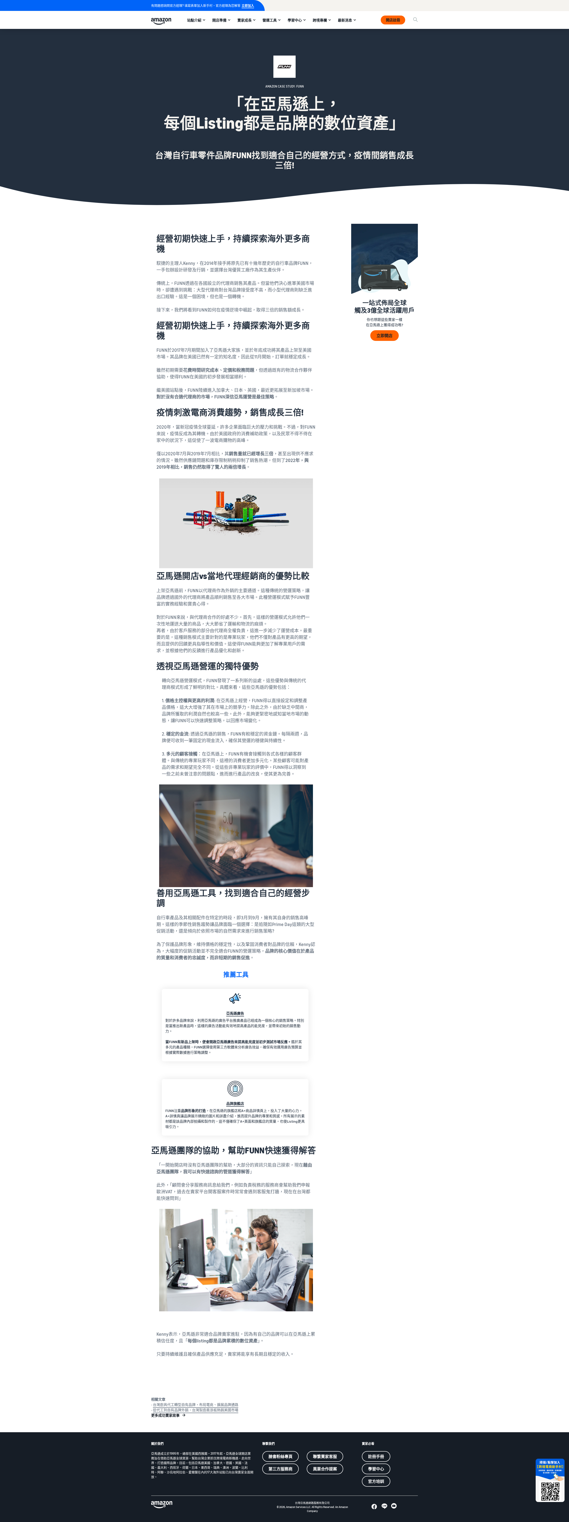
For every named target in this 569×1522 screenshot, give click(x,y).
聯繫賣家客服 (325, 1456)
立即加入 (248, 5)
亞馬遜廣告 (235, 1013)
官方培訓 (376, 1481)
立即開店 (385, 335)
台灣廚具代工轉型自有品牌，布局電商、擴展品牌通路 (195, 1404)
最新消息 (345, 20)
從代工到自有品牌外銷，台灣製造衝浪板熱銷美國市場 (195, 1410)
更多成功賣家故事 (165, 1415)
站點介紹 (194, 20)
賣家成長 (244, 20)
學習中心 (295, 20)
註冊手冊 (376, 1456)
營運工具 (269, 20)
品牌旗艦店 (235, 1103)
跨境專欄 (320, 20)
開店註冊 (393, 20)
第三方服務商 (280, 1468)
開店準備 (219, 20)
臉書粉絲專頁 (280, 1456)
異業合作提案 (325, 1468)
